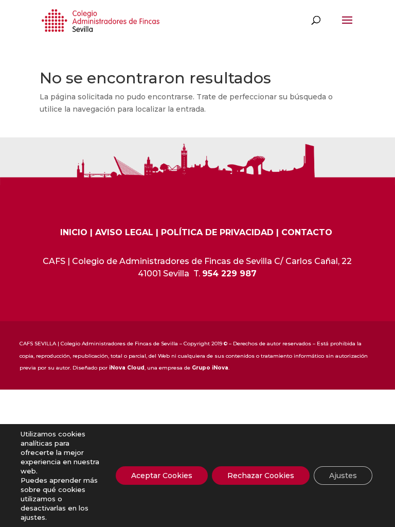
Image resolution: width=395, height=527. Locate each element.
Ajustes (343, 475)
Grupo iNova (210, 367)
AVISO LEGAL (124, 232)
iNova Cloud (127, 367)
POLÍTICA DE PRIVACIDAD (217, 232)
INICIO (73, 232)
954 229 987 (229, 273)
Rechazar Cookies (260, 475)
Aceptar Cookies (161, 475)
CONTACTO (306, 232)
